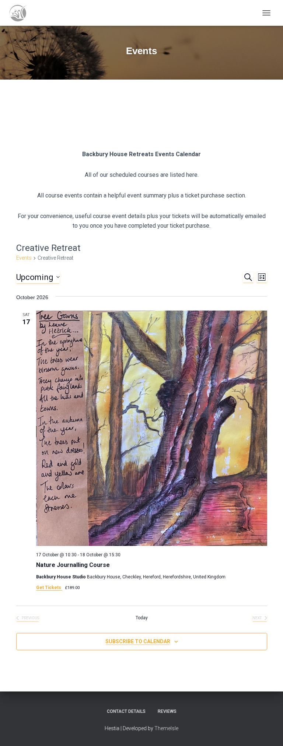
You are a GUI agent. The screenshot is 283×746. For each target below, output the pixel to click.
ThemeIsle (166, 728)
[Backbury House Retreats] (21, 13)
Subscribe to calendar (137, 641)
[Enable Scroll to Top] (268, 731)
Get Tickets (49, 587)
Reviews (167, 711)
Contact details (126, 711)
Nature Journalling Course (73, 564)
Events (24, 258)
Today (142, 617)
